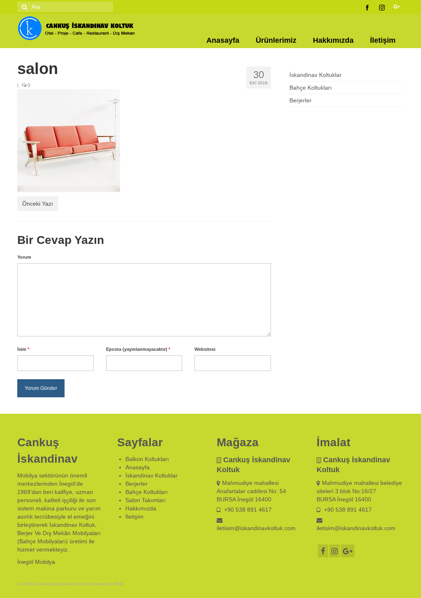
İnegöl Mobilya (36, 562)
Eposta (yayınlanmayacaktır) (138, 349)
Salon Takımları (145, 500)
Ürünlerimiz (276, 40)
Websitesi (204, 349)
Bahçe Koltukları (310, 87)
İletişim (383, 40)
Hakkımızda (333, 40)
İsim (23, 349)
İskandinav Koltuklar (315, 75)
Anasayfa (222, 40)
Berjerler (300, 100)
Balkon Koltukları (147, 459)
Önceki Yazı (37, 203)
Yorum (24, 257)
